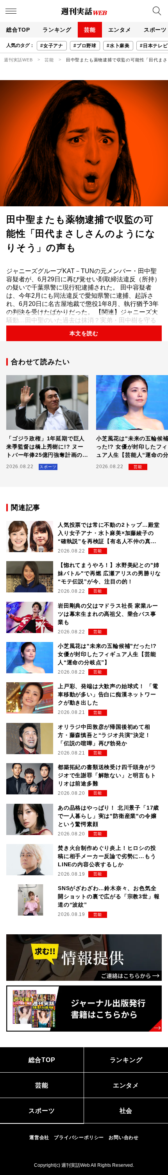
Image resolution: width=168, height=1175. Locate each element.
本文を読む (84, 333)
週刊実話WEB (18, 59)
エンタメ (119, 30)
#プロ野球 (85, 45)
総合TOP (18, 30)
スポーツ (42, 1110)
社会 (126, 1110)
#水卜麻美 (118, 45)
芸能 (90, 30)
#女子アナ (51, 45)
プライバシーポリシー (79, 1137)
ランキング (57, 30)
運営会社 (39, 1137)
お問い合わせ (124, 1137)
